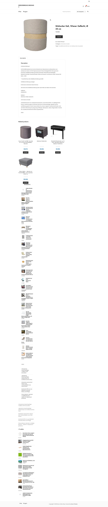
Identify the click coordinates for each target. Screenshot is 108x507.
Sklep (19, 11)
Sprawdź (59, 36)
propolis (81, 46)
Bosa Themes (74, 504)
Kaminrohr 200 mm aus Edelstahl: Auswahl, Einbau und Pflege (27, 390)
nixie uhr (77, 46)
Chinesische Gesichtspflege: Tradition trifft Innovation (25, 370)
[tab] (22, 58)
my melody (72, 46)
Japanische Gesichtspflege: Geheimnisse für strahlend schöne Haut (27, 377)
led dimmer (66, 46)
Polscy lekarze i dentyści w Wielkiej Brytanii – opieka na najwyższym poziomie (27, 396)
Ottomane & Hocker (65, 44)
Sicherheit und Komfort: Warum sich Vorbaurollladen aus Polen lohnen (27, 384)
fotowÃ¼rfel (61, 46)
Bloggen (25, 11)
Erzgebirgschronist (26, 6)
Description (23, 58)
